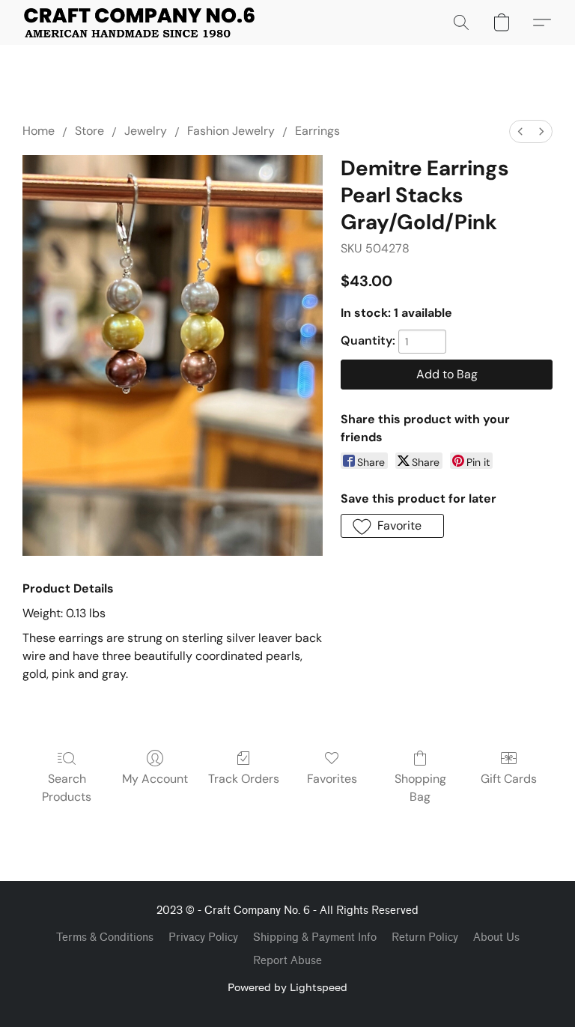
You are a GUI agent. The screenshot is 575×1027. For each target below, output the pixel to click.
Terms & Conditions (104, 937)
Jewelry (145, 131)
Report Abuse (287, 960)
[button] (139, 22)
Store (89, 131)
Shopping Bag (420, 788)
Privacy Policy (203, 937)
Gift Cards (509, 779)
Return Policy (425, 937)
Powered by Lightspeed (287, 987)
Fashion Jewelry (231, 131)
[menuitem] (520, 131)
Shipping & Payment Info (315, 937)
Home (38, 131)
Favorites (332, 779)
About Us (496, 937)
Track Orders (243, 779)
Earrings (317, 131)
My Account (155, 779)
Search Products (66, 788)
